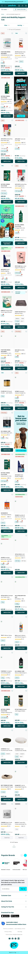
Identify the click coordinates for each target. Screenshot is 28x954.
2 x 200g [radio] (8, 677)
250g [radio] (17, 356)
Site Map (20, 931)
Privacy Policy (8, 931)
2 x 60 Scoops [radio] (19, 275)
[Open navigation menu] (2, 5)
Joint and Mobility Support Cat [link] (13, 14)
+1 (9, 107)
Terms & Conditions (8, 928)
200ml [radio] (17, 233)
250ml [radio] (3, 522)
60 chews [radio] (4, 190)
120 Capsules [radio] (19, 191)
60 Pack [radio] (3, 358)
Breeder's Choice (5, 869)
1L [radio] (6, 107)
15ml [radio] (17, 792)
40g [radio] (2, 315)
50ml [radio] (17, 61)
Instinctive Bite (16, 869)
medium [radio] (8, 753)
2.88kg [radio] (17, 604)
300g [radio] (3, 63)
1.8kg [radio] (17, 522)
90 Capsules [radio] (4, 151)
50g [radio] (16, 714)
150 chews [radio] (4, 193)
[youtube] (9, 939)
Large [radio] (22, 318)
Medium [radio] (17, 318)
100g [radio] (3, 602)
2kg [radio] (2, 279)
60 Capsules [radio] (4, 148)
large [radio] (17, 756)
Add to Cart (7, 73)
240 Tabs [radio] (24, 561)
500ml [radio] (3, 107)
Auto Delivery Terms (20, 928)
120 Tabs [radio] (18, 561)
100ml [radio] (21, 61)
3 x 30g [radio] (17, 148)
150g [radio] (3, 396)
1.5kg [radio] (17, 481)
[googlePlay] (15, 917)
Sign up (23, 889)
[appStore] (5, 917)
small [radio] (3, 753)
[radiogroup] (7, 63)
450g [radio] (7, 438)
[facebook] (12, 939)
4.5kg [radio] (21, 522)
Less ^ (22, 321)
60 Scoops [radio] (18, 272)
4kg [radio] (6, 279)
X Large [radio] (17, 321)
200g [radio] (17, 398)
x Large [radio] (3, 792)
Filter (5, 25)
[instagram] (15, 939)
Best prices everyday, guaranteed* (14, 1)
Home (2, 14)
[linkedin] (18, 939)
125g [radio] (3, 438)
